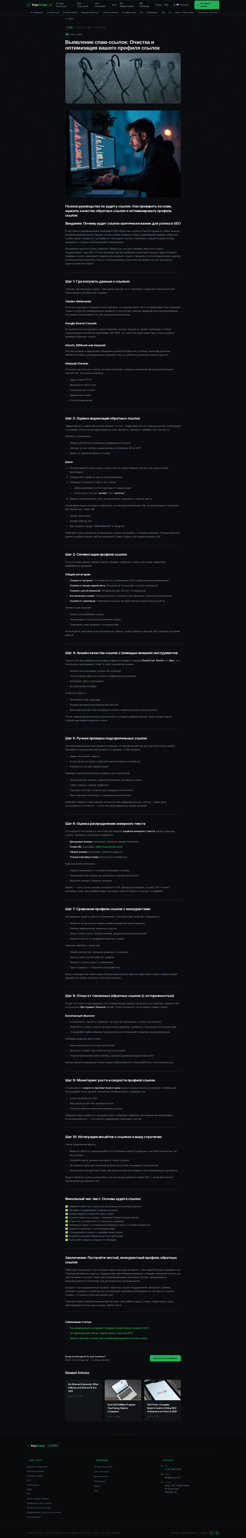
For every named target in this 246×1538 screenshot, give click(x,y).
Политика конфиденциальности (184, 1533)
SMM (163, 12)
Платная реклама (110, 12)
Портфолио (99, 1481)
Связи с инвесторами (184, 12)
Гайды (158, 5)
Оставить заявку (205, 4)
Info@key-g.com (172, 1477)
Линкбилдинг (152, 12)
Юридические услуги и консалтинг (44, 1512)
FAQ (166, 5)
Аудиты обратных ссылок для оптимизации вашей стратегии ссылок (108, 1338)
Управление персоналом (208, 12)
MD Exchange (144, 4)
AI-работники (53, 12)
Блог (114, 5)
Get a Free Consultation (165, 1358)
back (70, 18)
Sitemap (203, 1533)
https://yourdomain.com (109, 846)
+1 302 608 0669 (173, 1469)
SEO (141, 12)
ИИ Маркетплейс (127, 4)
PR (170, 12)
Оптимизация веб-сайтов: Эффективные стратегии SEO (101, 1333)
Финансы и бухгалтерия (38, 1508)
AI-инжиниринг (36, 12)
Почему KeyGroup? (61, 4)
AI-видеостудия (129, 12)
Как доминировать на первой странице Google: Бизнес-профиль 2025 (109, 1328)
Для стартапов (82, 4)
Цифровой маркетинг (90, 12)
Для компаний (100, 4)
